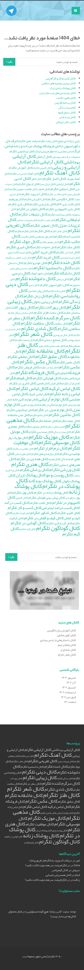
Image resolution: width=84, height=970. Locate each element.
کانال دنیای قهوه (67, 112)
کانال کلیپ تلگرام (68, 513)
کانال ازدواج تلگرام (29, 184)
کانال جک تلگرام (68, 247)
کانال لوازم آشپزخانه (25, 399)
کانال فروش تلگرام (27, 367)
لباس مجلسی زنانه (63, 151)
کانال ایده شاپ (67, 117)
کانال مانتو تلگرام (39, 415)
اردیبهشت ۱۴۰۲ (67, 692)
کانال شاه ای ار (68, 650)
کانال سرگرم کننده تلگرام (55, 318)
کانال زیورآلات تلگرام (50, 307)
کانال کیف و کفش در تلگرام (44, 518)
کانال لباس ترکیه (64, 388)
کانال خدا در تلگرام (68, 252)
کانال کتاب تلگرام (41, 503)
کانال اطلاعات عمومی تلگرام (24, 189)
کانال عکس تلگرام (38, 361)
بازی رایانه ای (72, 141)
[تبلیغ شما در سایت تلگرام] (44, 591)
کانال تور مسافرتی (44, 236)
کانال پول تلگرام (23, 492)
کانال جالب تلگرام (19, 761)
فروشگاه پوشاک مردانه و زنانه (34, 146)
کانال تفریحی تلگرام (43, 761)
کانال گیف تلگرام (27, 529)
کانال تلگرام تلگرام (24, 231)
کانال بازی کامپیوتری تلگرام (63, 209)
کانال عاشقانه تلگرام (43, 350)
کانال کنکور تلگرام (44, 512)
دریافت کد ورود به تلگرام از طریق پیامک (50, 860)
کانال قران (56, 383)
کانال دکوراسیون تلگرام (55, 285)
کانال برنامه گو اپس (65, 102)
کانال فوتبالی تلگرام (47, 378)
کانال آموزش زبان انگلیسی (61, 630)
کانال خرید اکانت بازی (19, 252)
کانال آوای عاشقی (66, 635)
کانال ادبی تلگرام (27, 756)
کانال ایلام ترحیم (67, 645)
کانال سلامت (61, 324)
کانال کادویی (22, 497)
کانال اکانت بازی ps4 (68, 204)
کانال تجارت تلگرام (46, 220)
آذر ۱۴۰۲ (71, 682)
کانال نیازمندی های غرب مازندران (57, 93)
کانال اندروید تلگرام (34, 194)
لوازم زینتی (47, 151)
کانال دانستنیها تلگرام (53, 267)
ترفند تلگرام (45, 141)
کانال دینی (34, 285)
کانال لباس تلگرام (32, 388)
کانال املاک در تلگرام (57, 194)
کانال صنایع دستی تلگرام (51, 340)
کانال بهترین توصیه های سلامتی (59, 83)
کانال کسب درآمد (17, 502)
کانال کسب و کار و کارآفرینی (61, 78)
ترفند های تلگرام (28, 141)
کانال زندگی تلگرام (65, 778)
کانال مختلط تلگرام (46, 421)
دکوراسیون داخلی (67, 146)
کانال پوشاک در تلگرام (48, 483)
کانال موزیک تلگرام (49, 436)
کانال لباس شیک (39, 394)
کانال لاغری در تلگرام (22, 383)
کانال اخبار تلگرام (54, 178)
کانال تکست (27, 237)
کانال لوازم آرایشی (54, 399)
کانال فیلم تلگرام (19, 378)
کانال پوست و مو (59, 475)
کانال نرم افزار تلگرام (51, 448)
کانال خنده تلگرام (64, 262)
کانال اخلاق (37, 179)
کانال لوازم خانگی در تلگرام (53, 405)
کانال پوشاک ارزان (31, 475)
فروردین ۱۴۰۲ (68, 697)
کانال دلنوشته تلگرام (35, 278)
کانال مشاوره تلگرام (34, 426)
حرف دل (12, 141)
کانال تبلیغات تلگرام (33, 214)
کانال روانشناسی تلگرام (49, 293)
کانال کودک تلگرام (21, 513)
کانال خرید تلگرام (46, 257)
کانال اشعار (44, 189)
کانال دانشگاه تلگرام (65, 273)
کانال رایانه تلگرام (57, 290)
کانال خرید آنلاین (43, 252)
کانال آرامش (44, 156)
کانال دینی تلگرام (39, 772)
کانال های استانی (23, 453)
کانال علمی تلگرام (68, 362)
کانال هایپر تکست (66, 98)
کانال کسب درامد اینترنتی (61, 508)
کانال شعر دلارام (67, 654)
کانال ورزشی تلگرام (64, 470)
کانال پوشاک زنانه (41, 835)
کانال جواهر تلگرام (49, 242)
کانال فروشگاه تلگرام (35, 372)
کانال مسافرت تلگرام (55, 426)
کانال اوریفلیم (16, 199)
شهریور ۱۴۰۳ (69, 677)
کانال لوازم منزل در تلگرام (53, 409)
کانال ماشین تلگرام (64, 415)
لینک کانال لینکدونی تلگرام (25, 151)
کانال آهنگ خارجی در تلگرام (24, 173)
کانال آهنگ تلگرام (60, 172)
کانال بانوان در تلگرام (31, 208)
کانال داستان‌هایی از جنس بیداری (58, 640)
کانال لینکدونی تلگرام (20, 410)
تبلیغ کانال (57, 141)
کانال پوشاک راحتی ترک (63, 88)
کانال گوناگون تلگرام (58, 528)
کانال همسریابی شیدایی (58, 875)
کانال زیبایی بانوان (45, 301)
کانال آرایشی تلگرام (45, 162)
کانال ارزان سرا (48, 184)
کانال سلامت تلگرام (37, 323)
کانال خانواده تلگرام (45, 247)
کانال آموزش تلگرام (21, 168)
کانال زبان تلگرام (36, 296)
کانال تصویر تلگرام (44, 225)
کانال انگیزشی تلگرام (35, 199)
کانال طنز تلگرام (61, 795)
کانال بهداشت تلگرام (59, 215)
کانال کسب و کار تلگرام (24, 508)
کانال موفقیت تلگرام (40, 824)
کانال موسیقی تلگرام (59, 442)
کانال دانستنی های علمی (21, 268)
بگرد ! (9, 61)
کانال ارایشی (62, 184)
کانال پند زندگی (67, 107)
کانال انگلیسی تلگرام (61, 199)
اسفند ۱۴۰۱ (70, 702)
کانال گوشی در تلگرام (28, 523)
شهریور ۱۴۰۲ (69, 687)
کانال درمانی (62, 279)
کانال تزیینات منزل (66, 761)
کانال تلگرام (42, 231)
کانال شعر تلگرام (33, 334)
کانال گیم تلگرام (31, 842)
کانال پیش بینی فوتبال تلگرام (46, 497)
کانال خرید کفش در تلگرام (19, 257)
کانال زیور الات (23, 307)
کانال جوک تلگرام (25, 241)
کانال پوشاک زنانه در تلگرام (51, 492)
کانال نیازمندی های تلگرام (45, 454)
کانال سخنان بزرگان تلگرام (20, 312)
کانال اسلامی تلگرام (62, 189)
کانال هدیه (55, 459)
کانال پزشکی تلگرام (34, 470)
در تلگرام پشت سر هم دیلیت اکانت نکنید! (47, 865)
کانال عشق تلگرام (69, 801)
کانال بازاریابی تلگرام (43, 204)
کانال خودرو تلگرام (36, 263)
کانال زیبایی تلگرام (40, 777)
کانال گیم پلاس (60, 870)
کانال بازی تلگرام (19, 204)
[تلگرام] (11, 6)
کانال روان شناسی (38, 291)
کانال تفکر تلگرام (58, 231)
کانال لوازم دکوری (29, 405)
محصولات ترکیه (72, 156)
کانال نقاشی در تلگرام (23, 448)
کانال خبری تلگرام (20, 247)
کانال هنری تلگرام (30, 464)
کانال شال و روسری (63, 335)
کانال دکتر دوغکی (66, 122)
